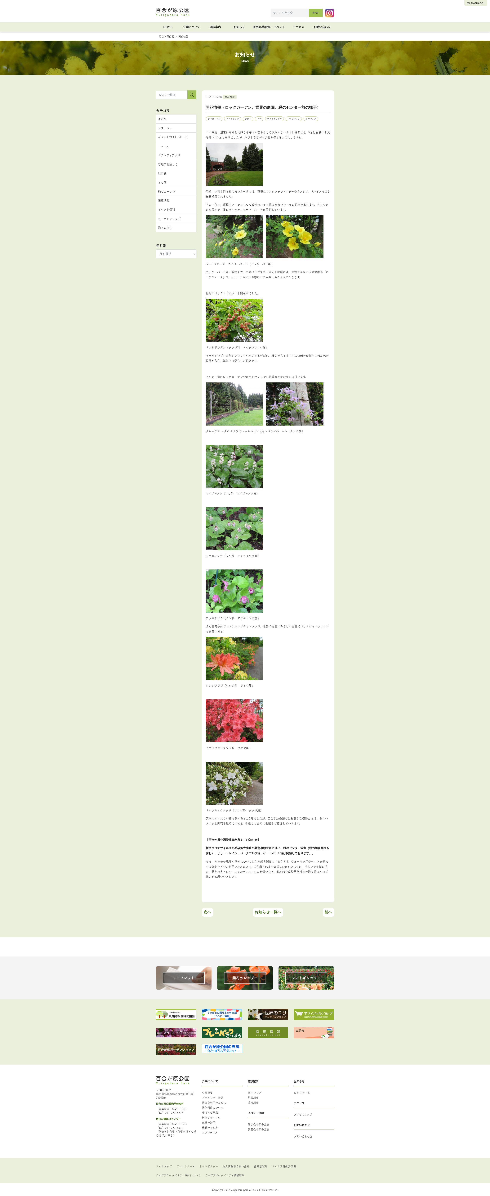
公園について (191, 27)
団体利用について (212, 1107)
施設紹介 (253, 1097)
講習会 (162, 119)
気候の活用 (208, 1122)
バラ (259, 118)
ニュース (163, 146)
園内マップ (254, 1092)
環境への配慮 (210, 1112)
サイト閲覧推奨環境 (284, 1166)
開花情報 (183, 36)
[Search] (191, 94)
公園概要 (207, 1092)
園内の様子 (165, 228)
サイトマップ (164, 1166)
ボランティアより (169, 155)
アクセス (298, 27)
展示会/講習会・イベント (269, 27)
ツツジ (248, 118)
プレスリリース (185, 1166)
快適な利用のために (214, 1102)
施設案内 (215, 27)
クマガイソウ (214, 118)
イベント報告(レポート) (173, 137)
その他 (162, 182)
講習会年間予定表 (258, 1129)
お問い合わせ (322, 27)
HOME (167, 27)
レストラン (165, 128)
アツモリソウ (232, 118)
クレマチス (311, 118)
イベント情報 (166, 209)
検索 (316, 13)
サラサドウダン (274, 118)
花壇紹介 (253, 1102)
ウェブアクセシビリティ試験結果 (224, 1175)
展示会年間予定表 (258, 1124)
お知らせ (239, 27)
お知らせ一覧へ (268, 912)
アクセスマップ (303, 1114)
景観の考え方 (210, 1127)
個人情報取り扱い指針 (236, 1166)
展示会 (162, 173)
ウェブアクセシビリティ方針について (178, 1175)
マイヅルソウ (294, 118)
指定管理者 (260, 1166)
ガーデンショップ (169, 219)
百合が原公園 (166, 36)
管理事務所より (168, 164)
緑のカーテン (166, 191)
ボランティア (210, 1132)
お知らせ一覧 (302, 1092)
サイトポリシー (208, 1166)
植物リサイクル (211, 1117)
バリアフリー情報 (212, 1097)
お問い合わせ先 (303, 1136)
